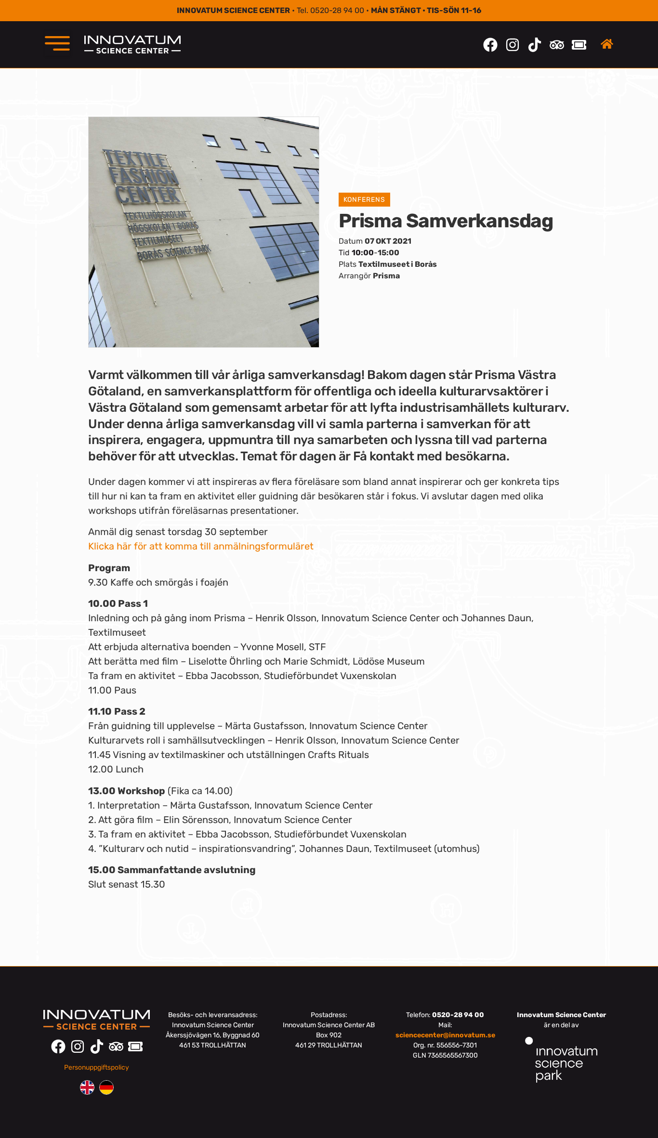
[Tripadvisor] (557, 45)
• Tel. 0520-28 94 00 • (329, 10)
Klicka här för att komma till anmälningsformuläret (201, 546)
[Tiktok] (534, 45)
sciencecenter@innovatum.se (445, 1035)
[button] (57, 43)
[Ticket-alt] (579, 45)
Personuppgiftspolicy (96, 1067)
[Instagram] (512, 45)
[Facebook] (490, 45)
